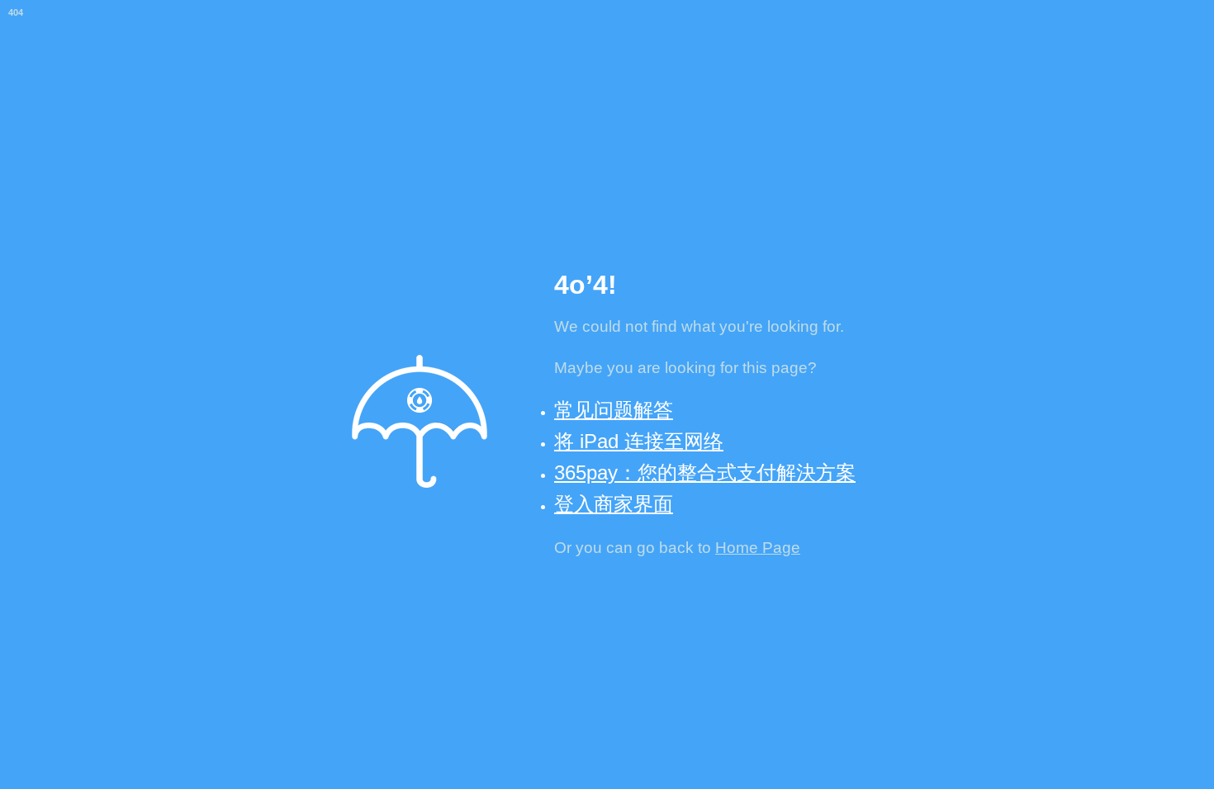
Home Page (757, 547)
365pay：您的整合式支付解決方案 (705, 472)
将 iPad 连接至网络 (638, 441)
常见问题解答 (613, 410)
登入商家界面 (613, 504)
